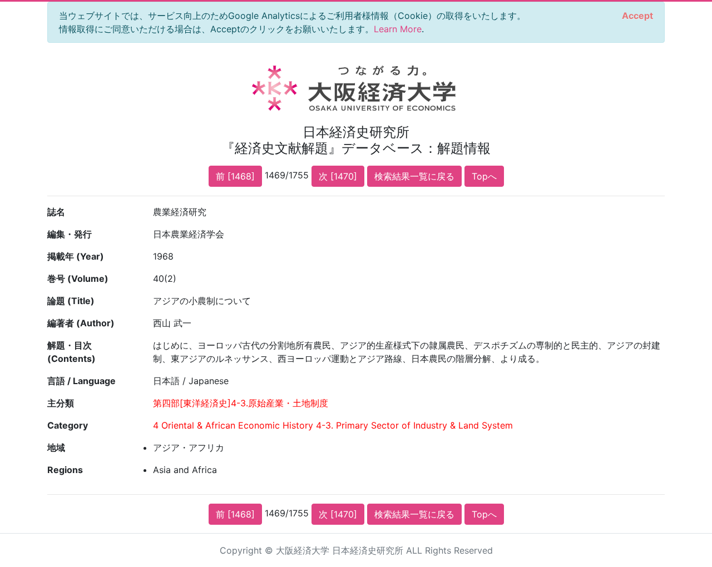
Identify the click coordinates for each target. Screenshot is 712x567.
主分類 (60, 403)
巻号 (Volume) (77, 278)
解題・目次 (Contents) (71, 352)
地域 (56, 447)
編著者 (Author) (81, 323)
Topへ (484, 176)
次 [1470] (338, 176)
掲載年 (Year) (75, 256)
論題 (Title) (71, 300)
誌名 (56, 211)
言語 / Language (81, 380)
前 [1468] (235, 176)
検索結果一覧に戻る (414, 176)
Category (67, 425)
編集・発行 (69, 234)
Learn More (398, 28)
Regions (65, 469)
